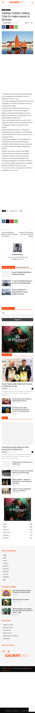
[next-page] (6, 298)
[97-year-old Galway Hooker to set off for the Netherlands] (6, 283)
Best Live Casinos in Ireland (21, 599)
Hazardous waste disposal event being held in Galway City (15, 448)
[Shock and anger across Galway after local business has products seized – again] (6, 611)
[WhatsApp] (16, 27)
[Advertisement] (17, 74)
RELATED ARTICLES (8, 267)
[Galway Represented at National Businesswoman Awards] (6, 401)
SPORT (8, 7)
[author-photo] (17, 252)
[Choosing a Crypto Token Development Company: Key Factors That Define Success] (6, 410)
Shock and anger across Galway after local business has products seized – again (23, 610)
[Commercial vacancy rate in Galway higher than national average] (6, 473)
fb (7, 211)
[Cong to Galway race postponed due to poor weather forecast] (6, 292)
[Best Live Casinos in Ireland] (6, 602)
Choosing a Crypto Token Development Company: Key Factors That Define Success (21, 409)
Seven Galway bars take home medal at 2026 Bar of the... (17, 385)
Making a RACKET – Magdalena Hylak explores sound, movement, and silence (22, 481)
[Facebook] (3, 27)
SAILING (14, 7)
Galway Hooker (13, 211)
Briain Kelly (4, 388)
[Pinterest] (12, 27)
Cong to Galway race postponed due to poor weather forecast (20, 292)
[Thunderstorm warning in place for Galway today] (6, 464)
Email (3, 313)
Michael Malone (7, 22)
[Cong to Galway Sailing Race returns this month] (6, 274)
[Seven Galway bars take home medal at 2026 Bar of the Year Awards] (17, 370)
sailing (20, 211)
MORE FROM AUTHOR (22, 267)
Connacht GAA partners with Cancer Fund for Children (26, 234)
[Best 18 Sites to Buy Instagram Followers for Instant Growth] (6, 593)
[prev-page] (3, 298)
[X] (8, 27)
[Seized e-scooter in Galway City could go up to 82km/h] (6, 491)
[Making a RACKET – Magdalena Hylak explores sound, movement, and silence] (6, 482)
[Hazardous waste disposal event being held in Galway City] (17, 433)
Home (3, 7)
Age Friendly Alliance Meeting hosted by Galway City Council (9, 234)
